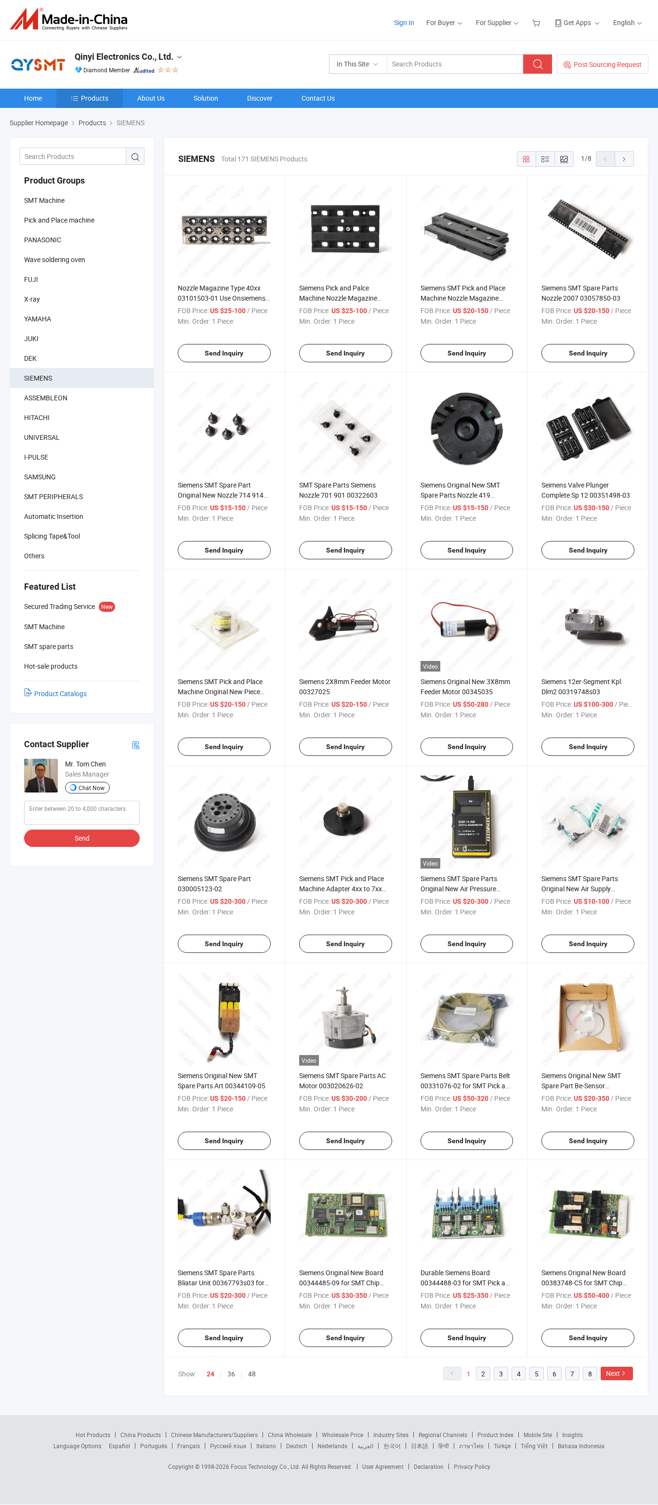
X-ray (32, 299)
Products (94, 98)
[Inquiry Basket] (537, 22)
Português (153, 1446)
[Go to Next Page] (624, 159)
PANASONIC (42, 239)
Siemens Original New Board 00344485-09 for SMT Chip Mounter (341, 1282)
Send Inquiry (224, 353)
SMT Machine (44, 200)
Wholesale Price (342, 1435)
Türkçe (502, 1446)
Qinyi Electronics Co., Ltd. (124, 57)
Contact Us (318, 98)
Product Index (495, 1435)
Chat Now (92, 788)
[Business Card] (136, 744)
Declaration (429, 1466)
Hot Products (93, 1435)
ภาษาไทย (471, 1446)
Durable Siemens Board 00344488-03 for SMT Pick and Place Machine (467, 1282)
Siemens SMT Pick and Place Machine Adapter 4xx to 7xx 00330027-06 (341, 888)
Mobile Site (538, 1435)
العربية (365, 1446)
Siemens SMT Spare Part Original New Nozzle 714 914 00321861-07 (220, 495)
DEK (30, 358)
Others (34, 555)
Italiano (266, 1446)
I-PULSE (36, 457)
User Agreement (383, 1466)
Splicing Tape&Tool (52, 536)
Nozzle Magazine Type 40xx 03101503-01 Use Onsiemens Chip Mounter (221, 298)
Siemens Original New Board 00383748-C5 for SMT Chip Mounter (583, 1282)
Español (119, 1446)
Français (188, 1446)
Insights (572, 1435)
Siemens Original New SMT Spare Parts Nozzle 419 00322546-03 (460, 495)
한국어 (392, 1446)
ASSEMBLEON (45, 397)
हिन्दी (443, 1446)
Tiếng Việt (534, 1446)
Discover (260, 98)
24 (210, 1374)
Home (33, 98)
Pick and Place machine (59, 219)
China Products (140, 1435)
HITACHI (37, 417)
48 (252, 1373)
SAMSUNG (40, 476)
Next (613, 1373)
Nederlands (332, 1446)
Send (82, 838)
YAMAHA (37, 318)
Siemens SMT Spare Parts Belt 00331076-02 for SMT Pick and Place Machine (467, 1085)
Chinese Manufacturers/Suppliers (214, 1435)
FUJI (31, 279)
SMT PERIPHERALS (53, 496)
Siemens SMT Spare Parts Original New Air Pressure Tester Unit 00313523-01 (459, 888)
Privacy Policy (472, 1466)
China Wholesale (290, 1435)
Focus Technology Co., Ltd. (266, 1466)
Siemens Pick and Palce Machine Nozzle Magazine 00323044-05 (338, 298)
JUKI (31, 338)
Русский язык (228, 1446)
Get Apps (577, 22)
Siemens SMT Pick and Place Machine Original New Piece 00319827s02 (220, 691)
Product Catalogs (60, 693)
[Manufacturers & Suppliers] (71, 19)
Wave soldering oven (54, 259)
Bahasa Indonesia (581, 1446)
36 (231, 1373)
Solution (206, 98)
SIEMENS (38, 378)
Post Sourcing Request (608, 64)
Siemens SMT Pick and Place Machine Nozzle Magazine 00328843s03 (463, 298)
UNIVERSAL (42, 437)
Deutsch (296, 1446)
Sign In (404, 22)
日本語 (419, 1446)
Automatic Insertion (53, 516)
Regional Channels (443, 1435)
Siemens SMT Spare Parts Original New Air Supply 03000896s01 (579, 888)
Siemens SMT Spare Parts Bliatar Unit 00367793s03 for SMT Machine (221, 1282)
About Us (151, 98)
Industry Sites (390, 1435)
